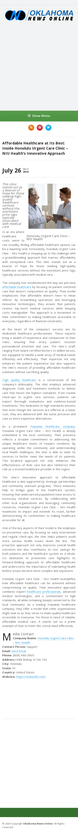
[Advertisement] (39, 66)
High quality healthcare (19, 380)
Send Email (19, 651)
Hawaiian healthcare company (52, 426)
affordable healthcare (16, 287)
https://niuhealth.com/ (31, 677)
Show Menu (41, 116)
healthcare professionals (44, 591)
